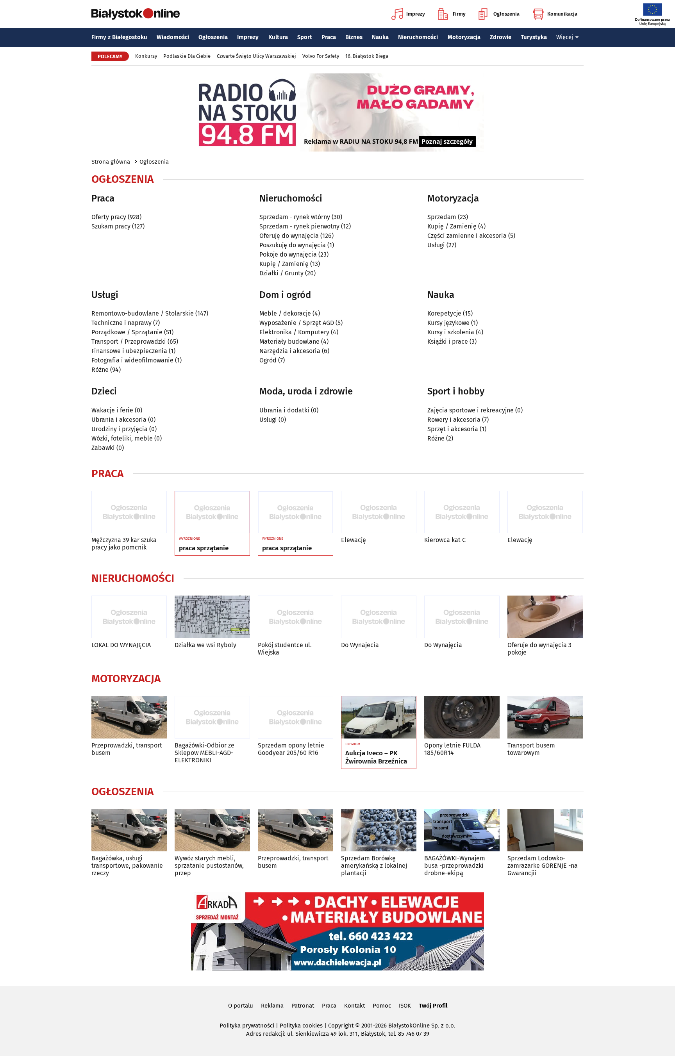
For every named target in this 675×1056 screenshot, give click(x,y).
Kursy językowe (448, 322)
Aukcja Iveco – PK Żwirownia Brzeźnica (376, 757)
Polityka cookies (301, 1025)
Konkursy (146, 56)
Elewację (353, 540)
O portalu (240, 1005)
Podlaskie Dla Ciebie (187, 56)
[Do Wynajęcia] (462, 617)
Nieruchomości (418, 37)
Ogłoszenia (506, 14)
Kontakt (354, 1005)
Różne (100, 369)
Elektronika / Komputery (294, 332)
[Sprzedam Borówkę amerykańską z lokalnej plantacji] (378, 830)
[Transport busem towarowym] (545, 717)
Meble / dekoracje (285, 313)
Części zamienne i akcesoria (467, 235)
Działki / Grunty (281, 273)
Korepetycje (444, 313)
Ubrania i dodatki (284, 410)
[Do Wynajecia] (378, 617)
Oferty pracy (108, 217)
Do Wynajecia (360, 645)
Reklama (272, 1005)
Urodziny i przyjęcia (119, 429)
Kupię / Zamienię (284, 264)
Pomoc (382, 1005)
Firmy (459, 14)
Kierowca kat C (445, 540)
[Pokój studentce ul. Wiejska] (295, 617)
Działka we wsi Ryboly (205, 645)
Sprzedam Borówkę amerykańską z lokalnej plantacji (374, 865)
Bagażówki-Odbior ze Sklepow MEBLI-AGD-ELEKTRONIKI (204, 753)
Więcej (564, 37)
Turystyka (534, 37)
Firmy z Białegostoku (119, 37)
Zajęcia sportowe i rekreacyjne (470, 410)
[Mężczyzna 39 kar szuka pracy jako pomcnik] (129, 512)
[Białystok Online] (135, 14)
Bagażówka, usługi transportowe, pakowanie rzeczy (127, 865)
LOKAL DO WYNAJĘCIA (121, 645)
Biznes (353, 37)
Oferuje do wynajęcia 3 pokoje (539, 648)
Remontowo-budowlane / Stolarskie (142, 313)
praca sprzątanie (204, 548)
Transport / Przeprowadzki (128, 341)
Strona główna (110, 161)
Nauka (380, 37)
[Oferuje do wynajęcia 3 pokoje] (545, 617)
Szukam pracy (110, 226)
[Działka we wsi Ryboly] (212, 617)
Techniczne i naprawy (121, 322)
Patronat (302, 1005)
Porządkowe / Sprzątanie (126, 332)
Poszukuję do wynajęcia (292, 245)
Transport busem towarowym (531, 749)
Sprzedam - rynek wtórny (294, 217)
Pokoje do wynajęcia (288, 254)
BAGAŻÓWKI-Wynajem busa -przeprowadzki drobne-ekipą (454, 865)
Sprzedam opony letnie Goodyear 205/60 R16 (291, 749)
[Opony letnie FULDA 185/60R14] (462, 717)
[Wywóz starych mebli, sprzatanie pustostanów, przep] (212, 830)
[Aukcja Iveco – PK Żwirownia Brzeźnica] (378, 717)
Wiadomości (173, 37)
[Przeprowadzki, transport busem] (129, 717)
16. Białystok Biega (366, 56)
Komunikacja (562, 14)
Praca (328, 37)
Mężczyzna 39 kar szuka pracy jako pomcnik (124, 543)
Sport (304, 37)
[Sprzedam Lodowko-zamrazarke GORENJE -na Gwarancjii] (545, 830)
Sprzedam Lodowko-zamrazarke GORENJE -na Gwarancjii (542, 865)
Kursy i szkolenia (450, 332)
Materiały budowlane (289, 341)
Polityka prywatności (247, 1025)
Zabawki (103, 447)
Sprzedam (441, 217)
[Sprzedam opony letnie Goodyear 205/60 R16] (295, 717)
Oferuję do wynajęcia (289, 235)
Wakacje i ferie (112, 410)
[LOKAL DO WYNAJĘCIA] (129, 617)
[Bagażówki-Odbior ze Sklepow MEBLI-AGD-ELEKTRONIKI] (212, 717)
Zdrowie (500, 37)
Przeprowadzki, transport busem (126, 749)
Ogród (268, 360)
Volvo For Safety (320, 56)
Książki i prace (447, 341)
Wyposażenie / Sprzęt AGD (296, 322)
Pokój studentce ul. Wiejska (285, 648)
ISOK (405, 1005)
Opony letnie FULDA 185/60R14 (452, 749)
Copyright (341, 1025)
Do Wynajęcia (443, 645)
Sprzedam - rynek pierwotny (299, 226)
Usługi (436, 245)
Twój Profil (433, 1005)
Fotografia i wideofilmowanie (132, 360)
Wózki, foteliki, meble (122, 438)
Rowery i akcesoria (453, 419)
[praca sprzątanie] (212, 512)
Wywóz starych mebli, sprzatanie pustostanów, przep (209, 865)
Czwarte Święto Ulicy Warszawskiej (256, 56)
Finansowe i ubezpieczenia (129, 351)
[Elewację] (378, 512)
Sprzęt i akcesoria (452, 429)
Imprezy (415, 14)
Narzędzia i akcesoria (289, 351)
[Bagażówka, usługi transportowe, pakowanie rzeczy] (129, 830)
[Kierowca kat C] (462, 512)
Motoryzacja (464, 37)
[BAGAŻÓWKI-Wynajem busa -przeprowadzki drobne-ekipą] (462, 830)
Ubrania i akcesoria (118, 419)
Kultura (278, 37)
